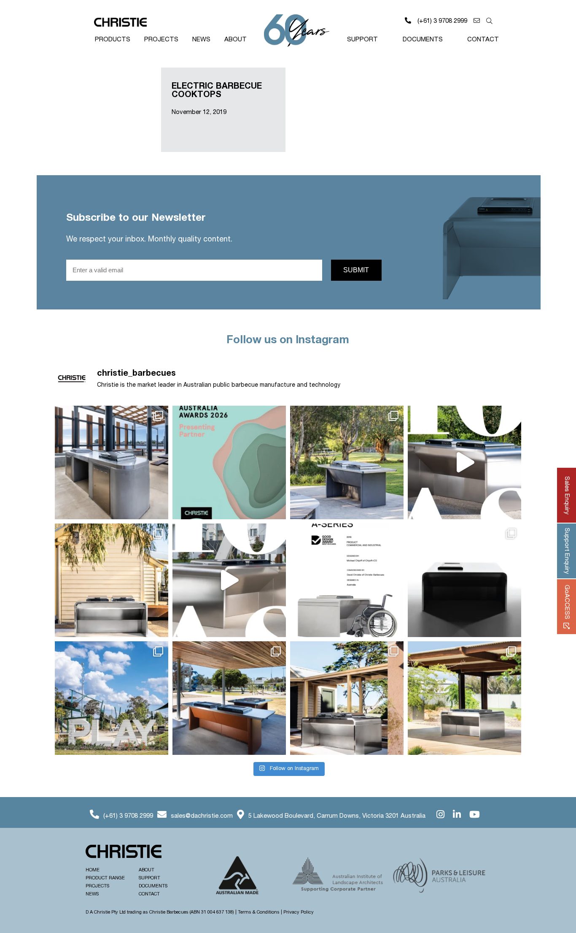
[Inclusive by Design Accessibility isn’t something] (464, 698)
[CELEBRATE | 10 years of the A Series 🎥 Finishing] (464, 462)
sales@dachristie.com (202, 816)
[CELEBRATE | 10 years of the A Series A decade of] (111, 580)
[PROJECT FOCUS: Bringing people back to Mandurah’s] (229, 698)
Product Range (105, 878)
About (235, 40)
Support (362, 40)
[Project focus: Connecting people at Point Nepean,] (347, 698)
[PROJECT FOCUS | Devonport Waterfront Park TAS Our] (111, 462)
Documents (423, 40)
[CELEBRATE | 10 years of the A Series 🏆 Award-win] (347, 580)
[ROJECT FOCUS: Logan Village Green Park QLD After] (111, 698)
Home (93, 870)
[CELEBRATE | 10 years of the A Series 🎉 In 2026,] (464, 580)
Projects (161, 40)
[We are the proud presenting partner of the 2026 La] (229, 462)
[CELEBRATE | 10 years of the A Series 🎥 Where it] (229, 580)
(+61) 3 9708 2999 (442, 21)
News (201, 40)
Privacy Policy (298, 912)
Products (112, 40)
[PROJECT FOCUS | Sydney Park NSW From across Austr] (347, 462)
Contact (483, 40)
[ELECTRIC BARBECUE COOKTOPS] (99, 110)
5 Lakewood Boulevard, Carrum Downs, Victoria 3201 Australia (336, 816)
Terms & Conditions (259, 912)
